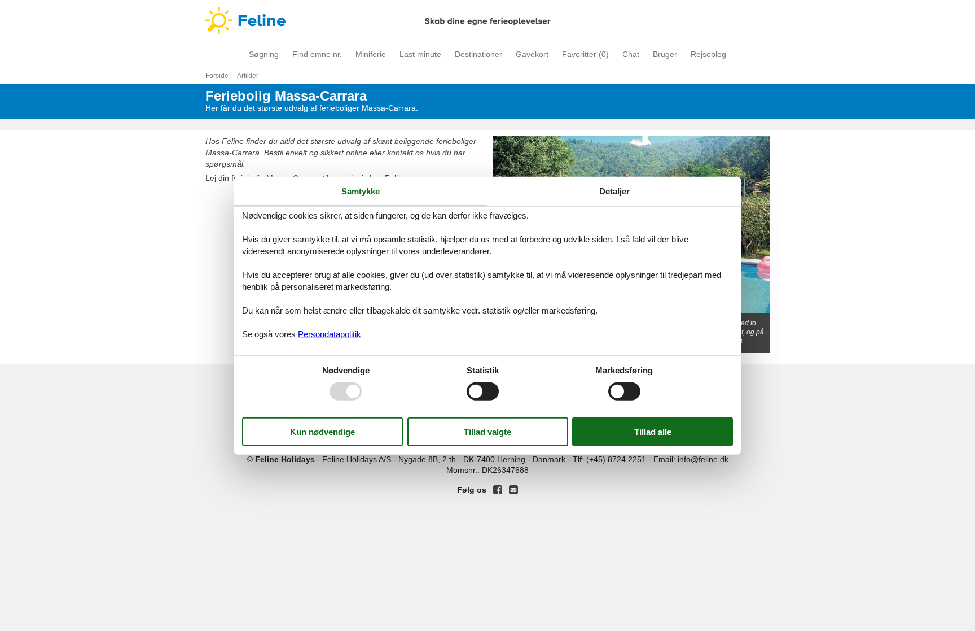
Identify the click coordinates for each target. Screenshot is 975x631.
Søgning (264, 54)
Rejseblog (708, 54)
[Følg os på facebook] (497, 489)
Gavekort (532, 54)
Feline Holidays (487, 20)
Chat (630, 54)
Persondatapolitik (329, 334)
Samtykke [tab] (360, 190)
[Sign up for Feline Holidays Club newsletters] (513, 489)
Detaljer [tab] (614, 190)
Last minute (420, 54)
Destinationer (478, 54)
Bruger (665, 54)
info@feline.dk (703, 459)
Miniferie (370, 54)
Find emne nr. (317, 54)
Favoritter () (585, 54)
